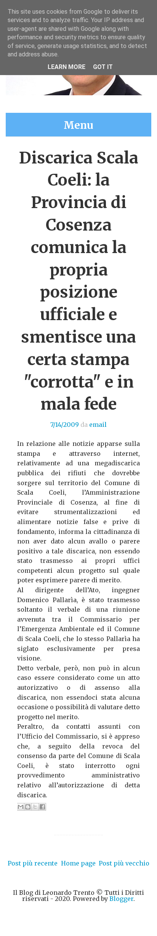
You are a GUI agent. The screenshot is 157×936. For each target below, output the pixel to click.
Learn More (66, 67)
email (98, 424)
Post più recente (33, 863)
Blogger (121, 898)
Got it (103, 67)
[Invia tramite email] (20, 807)
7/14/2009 (64, 424)
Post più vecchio (124, 863)
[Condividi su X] (35, 807)
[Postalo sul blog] (28, 807)
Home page (78, 863)
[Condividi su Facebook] (42, 807)
